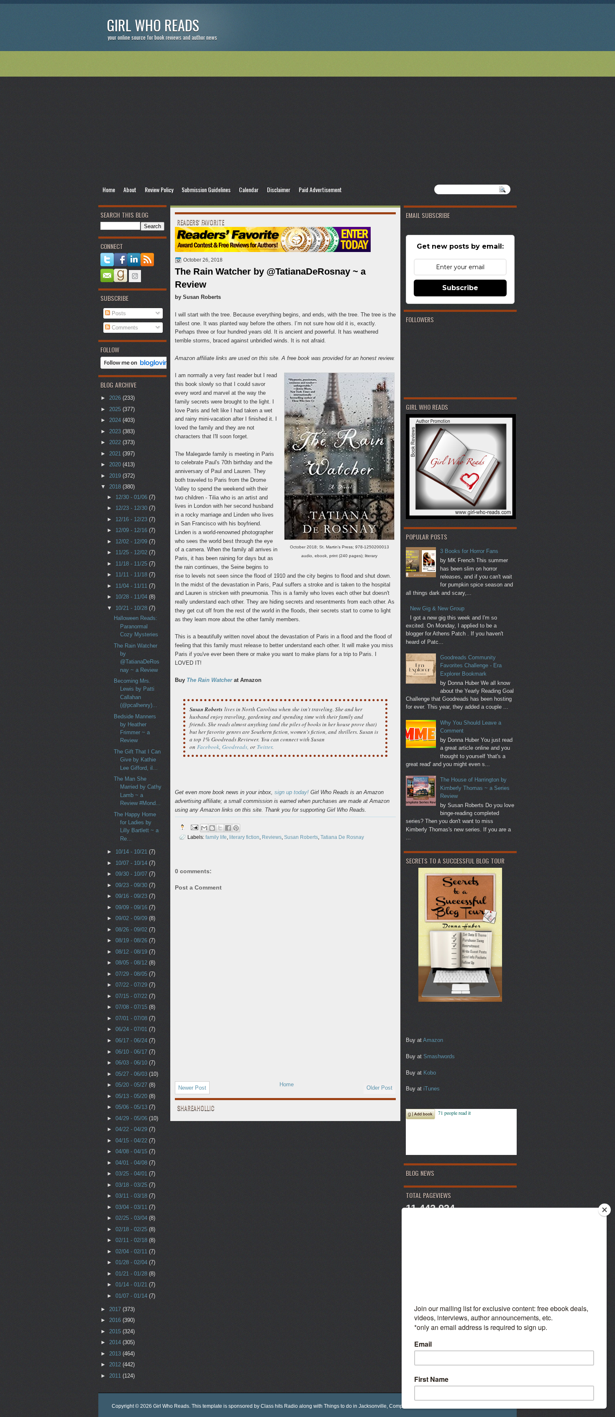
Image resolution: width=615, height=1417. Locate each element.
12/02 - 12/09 (132, 541)
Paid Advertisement (320, 189)
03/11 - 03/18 (132, 1196)
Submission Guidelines (206, 189)
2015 (116, 1331)
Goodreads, (235, 747)
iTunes (431, 1088)
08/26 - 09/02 (132, 929)
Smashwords (439, 1056)
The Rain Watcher (209, 680)
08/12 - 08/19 (132, 952)
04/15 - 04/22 (132, 1140)
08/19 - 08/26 (132, 940)
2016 (116, 1320)
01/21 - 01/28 (132, 1273)
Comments (124, 327)
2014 (116, 1342)
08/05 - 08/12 (132, 962)
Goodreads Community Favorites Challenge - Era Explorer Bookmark (471, 665)
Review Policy (159, 189)
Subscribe (460, 288)
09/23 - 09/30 (132, 885)
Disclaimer (278, 189)
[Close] (604, 1210)
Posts (118, 313)
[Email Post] (193, 827)
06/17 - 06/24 (132, 1040)
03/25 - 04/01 (132, 1173)
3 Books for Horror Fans (469, 551)
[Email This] (204, 828)
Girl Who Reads (153, 25)
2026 (116, 398)
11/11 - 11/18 (132, 574)
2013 (116, 1353)
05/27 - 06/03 (132, 1074)
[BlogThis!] (212, 828)
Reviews (272, 837)
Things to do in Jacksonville (355, 1406)
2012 (116, 1364)
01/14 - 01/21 (132, 1284)
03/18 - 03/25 (132, 1185)
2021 (116, 453)
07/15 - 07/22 (132, 996)
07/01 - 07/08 (132, 1018)
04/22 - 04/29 (132, 1129)
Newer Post (192, 1088)
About (129, 189)
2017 (116, 1309)
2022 (116, 442)
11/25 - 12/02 (132, 552)
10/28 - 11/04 (132, 597)
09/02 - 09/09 (132, 918)
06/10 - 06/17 (132, 1052)
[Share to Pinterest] (236, 828)
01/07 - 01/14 (132, 1296)
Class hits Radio (279, 1406)
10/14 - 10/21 (132, 852)
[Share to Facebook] (228, 828)
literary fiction (244, 837)
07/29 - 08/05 (132, 974)
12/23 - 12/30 (132, 508)
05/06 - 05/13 (132, 1107)
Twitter (264, 747)
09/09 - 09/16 (132, 907)
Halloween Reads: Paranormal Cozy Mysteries (136, 626)
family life (216, 837)
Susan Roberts (301, 837)
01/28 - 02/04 (132, 1262)
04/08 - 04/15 (132, 1151)
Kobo (429, 1073)
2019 (116, 476)
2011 (116, 1376)
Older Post (379, 1088)
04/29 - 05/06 (132, 1118)
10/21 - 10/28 (132, 608)
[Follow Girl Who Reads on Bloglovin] (136, 367)
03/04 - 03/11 (132, 1207)
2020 (116, 464)
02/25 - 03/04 (132, 1218)
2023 (116, 431)
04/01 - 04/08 (132, 1163)
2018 (116, 486)
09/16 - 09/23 (132, 896)
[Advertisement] (307, 117)
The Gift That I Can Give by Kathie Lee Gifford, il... (137, 759)
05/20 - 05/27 (132, 1085)
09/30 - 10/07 (132, 874)
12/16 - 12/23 (132, 519)
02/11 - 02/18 (132, 1240)
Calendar (249, 189)
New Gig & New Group (437, 608)
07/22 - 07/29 (132, 985)
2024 (116, 420)
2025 (116, 409)
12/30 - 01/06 (132, 497)
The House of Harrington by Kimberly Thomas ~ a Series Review (475, 788)
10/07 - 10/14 (132, 863)
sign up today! (291, 792)
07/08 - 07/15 (132, 1007)
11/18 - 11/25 (132, 564)
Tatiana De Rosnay (342, 837)
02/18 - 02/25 (132, 1229)
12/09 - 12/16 (132, 530)
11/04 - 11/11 (132, 586)
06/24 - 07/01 (132, 1029)
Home (108, 189)
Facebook (208, 747)
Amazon (433, 1040)
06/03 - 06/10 (132, 1063)
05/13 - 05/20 (132, 1096)
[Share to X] (220, 828)
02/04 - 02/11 (132, 1251)
